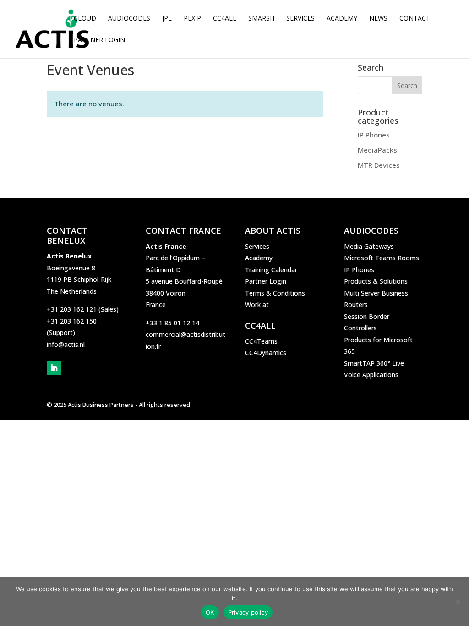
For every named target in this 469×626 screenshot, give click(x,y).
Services (300, 18)
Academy (342, 18)
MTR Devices (379, 165)
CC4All (224, 18)
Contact (414, 18)
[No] (457, 601)
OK (210, 612)
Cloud (85, 18)
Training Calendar (271, 269)
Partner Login (99, 40)
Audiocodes (129, 18)
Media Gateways (369, 246)
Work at (257, 304)
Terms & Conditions (275, 293)
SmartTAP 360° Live (374, 363)
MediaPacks (377, 149)
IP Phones (374, 134)
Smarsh (261, 18)
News (378, 18)
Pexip (192, 18)
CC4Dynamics (265, 352)
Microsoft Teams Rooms (381, 257)
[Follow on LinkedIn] (54, 368)
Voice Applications (371, 374)
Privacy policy (248, 612)
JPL (167, 18)
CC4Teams (261, 341)
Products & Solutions (376, 281)
